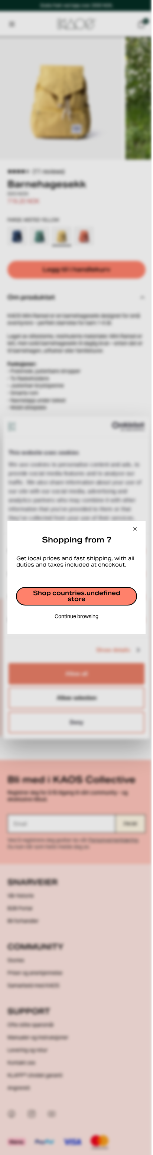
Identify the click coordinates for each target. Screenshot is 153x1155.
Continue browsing (75, 619)
